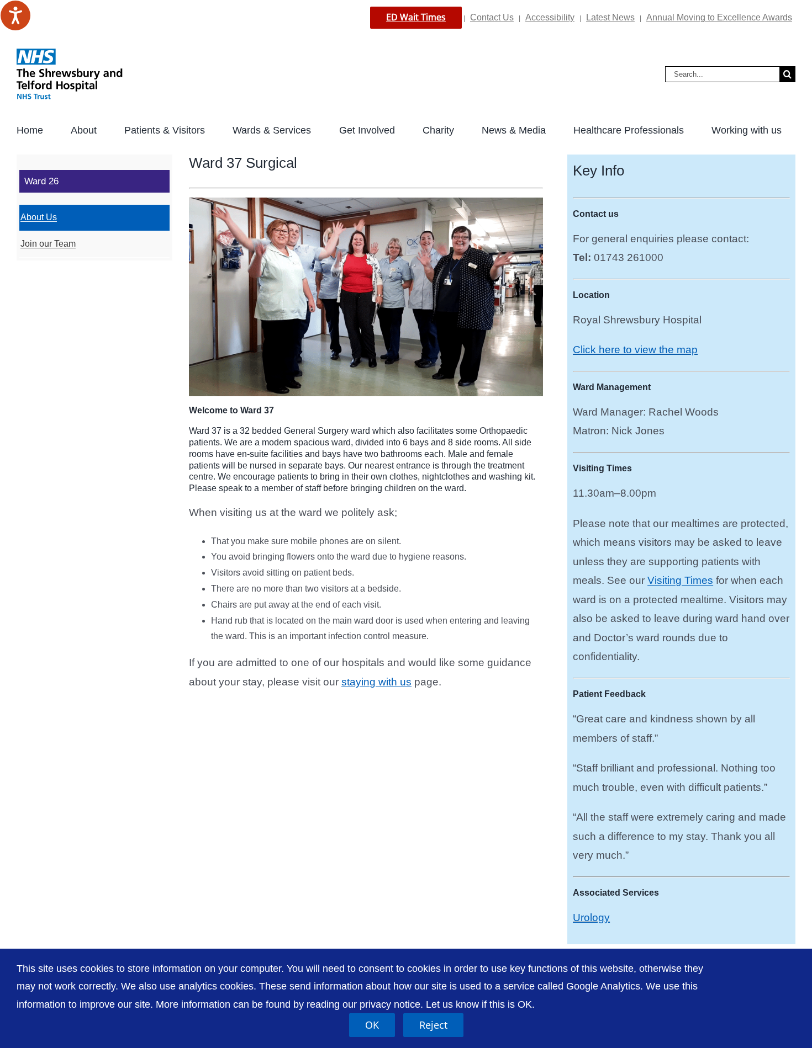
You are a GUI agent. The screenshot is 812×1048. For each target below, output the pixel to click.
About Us (38, 217)
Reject (433, 1024)
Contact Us (492, 17)
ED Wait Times (416, 17)
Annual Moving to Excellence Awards (719, 17)
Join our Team (48, 243)
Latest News (610, 17)
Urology (591, 917)
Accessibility (549, 17)
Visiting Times (680, 580)
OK (372, 1024)
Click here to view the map (635, 349)
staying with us (376, 682)
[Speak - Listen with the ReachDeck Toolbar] (15, 15)
